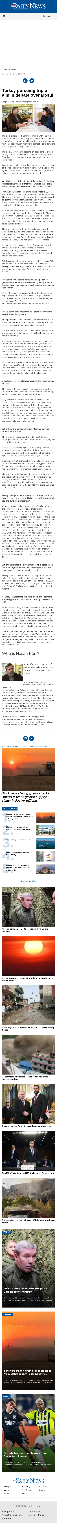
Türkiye (7, 1487)
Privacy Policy (8, 1512)
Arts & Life (26, 1490)
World (14, 69)
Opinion (42, 1487)
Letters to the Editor (37, 1515)
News (4, 69)
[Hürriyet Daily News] (28, 6)
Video (6, 1494)
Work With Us (34, 1512)
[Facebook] (25, 80)
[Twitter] (31, 80)
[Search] (44, 16)
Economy (26, 1487)
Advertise (6, 1518)
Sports (42, 1490)
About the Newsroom (12, 1515)
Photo (24, 1494)
